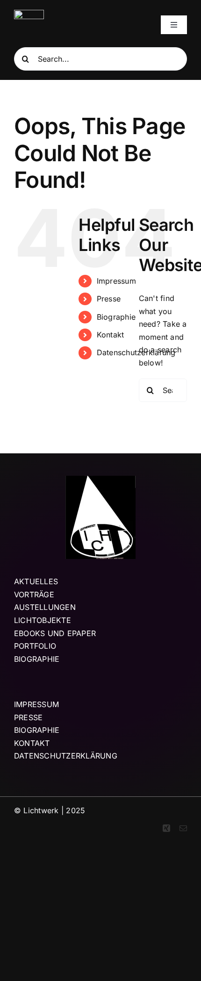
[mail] (183, 828)
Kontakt (110, 334)
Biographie (116, 317)
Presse (109, 298)
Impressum (116, 281)
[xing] (166, 828)
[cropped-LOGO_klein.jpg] (29, 13)
